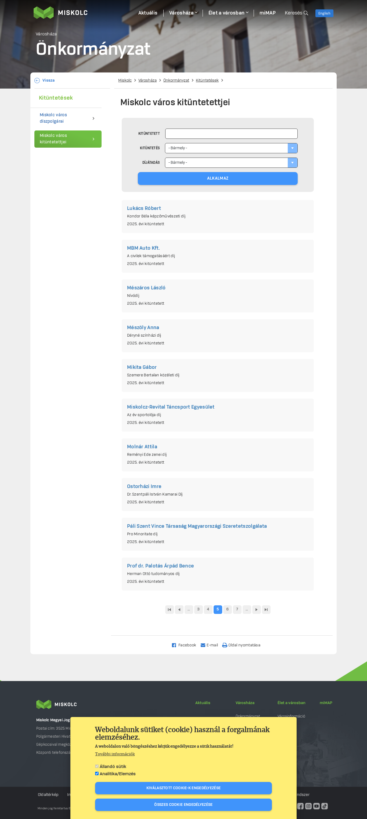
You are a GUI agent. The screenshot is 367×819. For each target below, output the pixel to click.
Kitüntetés (150, 148)
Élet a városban (291, 703)
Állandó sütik (113, 766)
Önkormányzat (176, 80)
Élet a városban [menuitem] (226, 13)
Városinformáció (291, 716)
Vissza (48, 80)
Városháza (147, 80)
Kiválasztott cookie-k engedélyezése (183, 788)
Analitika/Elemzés (118, 773)
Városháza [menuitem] (181, 13)
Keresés (293, 13)
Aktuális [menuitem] (147, 13)
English (324, 13)
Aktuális (202, 703)
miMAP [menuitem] (268, 13)
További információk (115, 754)
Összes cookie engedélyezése (183, 805)
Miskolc (125, 80)
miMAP (326, 703)
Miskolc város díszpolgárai (53, 118)
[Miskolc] (83, 12)
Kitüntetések (207, 80)
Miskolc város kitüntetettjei (53, 138)
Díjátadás (151, 163)
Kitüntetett (149, 134)
